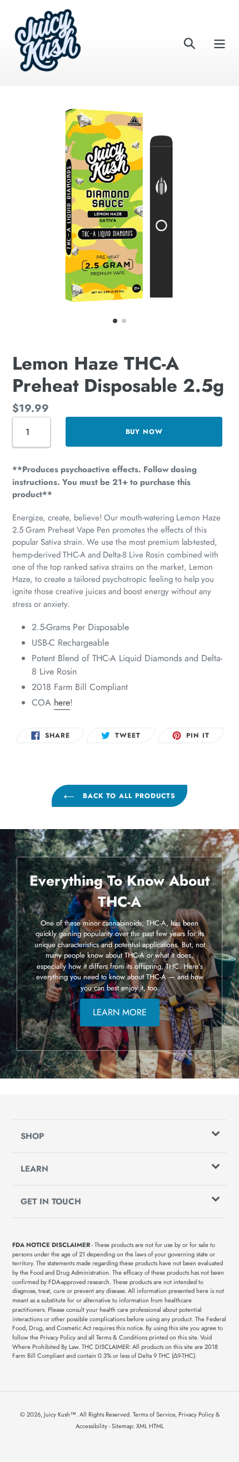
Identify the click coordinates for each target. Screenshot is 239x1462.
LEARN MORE (120, 1012)
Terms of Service (154, 1414)
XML (141, 1426)
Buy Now (144, 432)
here (62, 702)
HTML (156, 1426)
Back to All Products (127, 796)
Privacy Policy (196, 1414)
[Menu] (219, 43)
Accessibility (91, 1426)
